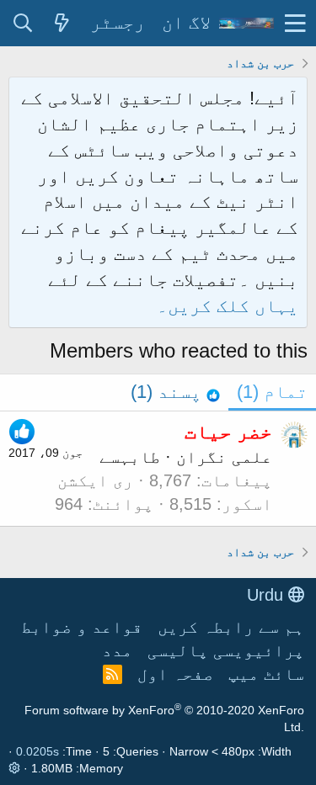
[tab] (175, 392)
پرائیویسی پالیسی (225, 650)
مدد (117, 650)
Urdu (267, 595)
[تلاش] (22, 23)
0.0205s (37, 751)
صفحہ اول (175, 674)
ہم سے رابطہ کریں (231, 627)
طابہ (140, 457)
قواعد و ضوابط (81, 627)
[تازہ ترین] (61, 23)
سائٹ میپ (266, 674)
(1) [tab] (272, 391)
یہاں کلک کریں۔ (227, 305)
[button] (295, 23)
